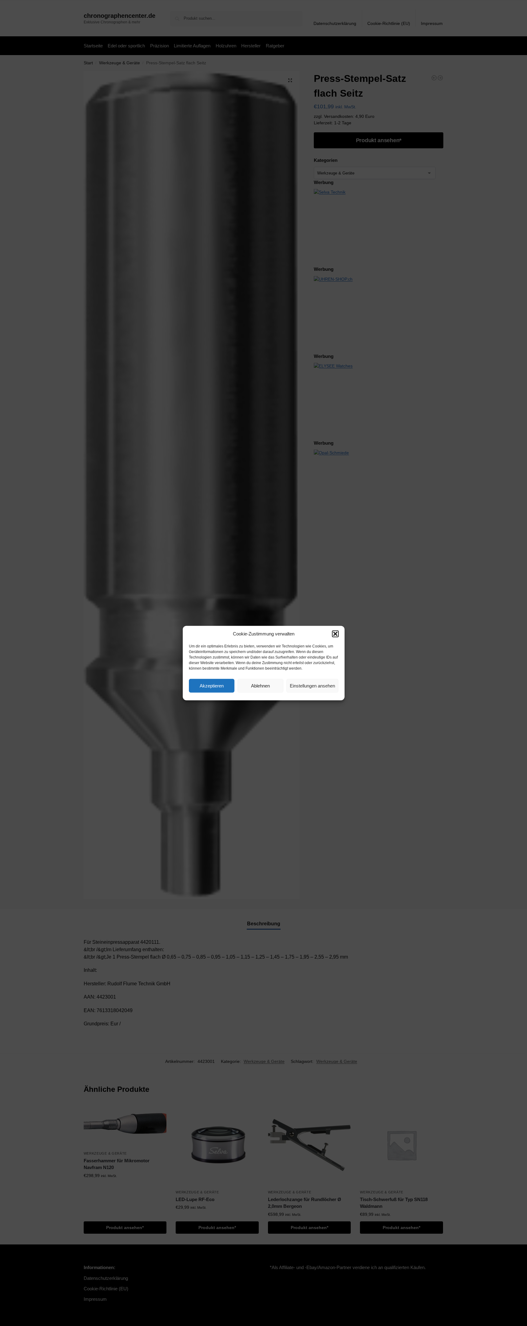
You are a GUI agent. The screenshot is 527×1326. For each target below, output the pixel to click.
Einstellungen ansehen (312, 685)
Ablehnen (260, 685)
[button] (335, 634)
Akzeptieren (212, 685)
